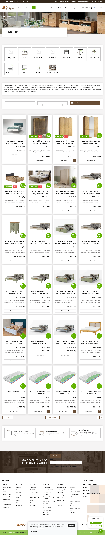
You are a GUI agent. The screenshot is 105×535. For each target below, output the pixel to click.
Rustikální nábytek (61, 495)
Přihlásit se (55, 456)
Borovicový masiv (61, 500)
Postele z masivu (7, 504)
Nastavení (34, 531)
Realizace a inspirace (97, 1)
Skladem (46, 484)
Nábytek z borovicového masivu (75, 491)
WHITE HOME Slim (34, 497)
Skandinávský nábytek (62, 490)
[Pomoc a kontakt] (101, 531)
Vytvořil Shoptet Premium (84, 532)
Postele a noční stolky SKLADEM (48, 498)
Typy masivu (60, 484)
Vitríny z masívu (7, 497)
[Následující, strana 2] (98, 417)
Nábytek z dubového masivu (75, 498)
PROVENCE (33, 487)
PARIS (31, 500)
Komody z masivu (7, 487)
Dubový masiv (60, 497)
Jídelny (18, 500)
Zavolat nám (96, 522)
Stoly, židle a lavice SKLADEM (47, 493)
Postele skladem (47, 487)
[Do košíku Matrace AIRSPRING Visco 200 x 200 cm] (48, 411)
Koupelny (18, 487)
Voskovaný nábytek (61, 487)
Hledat (34, 7)
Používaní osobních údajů (91, 494)
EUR (101, 8)
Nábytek (5, 484)
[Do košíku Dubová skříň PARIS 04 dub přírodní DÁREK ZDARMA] (74, 160)
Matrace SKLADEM (48, 490)
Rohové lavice (6, 499)
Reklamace (86, 490)
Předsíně (18, 492)
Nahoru (8, 417)
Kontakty (73, 1)
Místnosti (19, 484)
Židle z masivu (6, 502)
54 (101, 417)
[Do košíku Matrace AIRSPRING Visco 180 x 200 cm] (74, 411)
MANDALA (33, 503)
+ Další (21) (6, 507)
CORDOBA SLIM (34, 492)
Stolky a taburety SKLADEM (47, 511)
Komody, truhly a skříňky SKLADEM (49, 502)
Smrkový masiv (60, 492)
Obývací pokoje (20, 503)
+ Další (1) (59, 505)
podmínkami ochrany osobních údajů (70, 466)
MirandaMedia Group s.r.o (98, 532)
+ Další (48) (33, 505)
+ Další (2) (72, 513)
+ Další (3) (19, 505)
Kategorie (73, 484)
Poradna (86, 487)
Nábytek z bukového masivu (75, 502)
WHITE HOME (33, 495)
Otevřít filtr (76, 103)
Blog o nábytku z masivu (83, 1)
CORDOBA (33, 490)
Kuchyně (18, 490)
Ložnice (18, 497)
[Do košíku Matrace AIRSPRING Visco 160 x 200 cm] (99, 411)
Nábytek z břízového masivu (75, 509)
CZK (98, 8)
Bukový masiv (60, 503)
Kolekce (32, 484)
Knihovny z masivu (7, 494)
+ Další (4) (46, 515)
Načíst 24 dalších (52, 417)
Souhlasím (71, 525)
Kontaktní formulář (96, 526)
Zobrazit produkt (14, 155)
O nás (55, 1)
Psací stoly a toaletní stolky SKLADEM (48, 507)
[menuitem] (46, 7)
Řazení (12, 103)
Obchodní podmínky (64, 1)
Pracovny (18, 495)
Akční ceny (72, 487)
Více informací (40, 528)
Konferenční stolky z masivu (8, 491)
